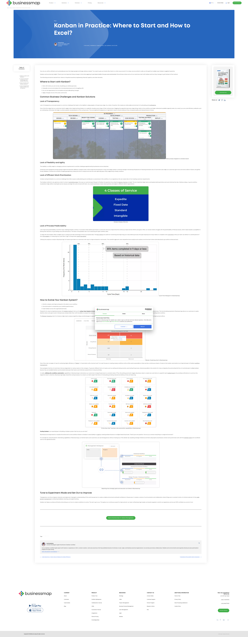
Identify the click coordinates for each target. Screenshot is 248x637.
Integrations (94, 613)
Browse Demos (223, 610)
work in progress (81, 236)
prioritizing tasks (73, 182)
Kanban (121, 616)
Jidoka (77, 363)
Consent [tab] (105, 313)
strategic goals (188, 437)
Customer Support (151, 599)
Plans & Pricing (95, 616)
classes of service (122, 182)
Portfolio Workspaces (96, 599)
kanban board (171, 373)
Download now (223, 92)
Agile (120, 613)
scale (98, 434)
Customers (66, 599)
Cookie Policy (178, 606)
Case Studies (67, 602)
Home (8, 7)
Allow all (142, 326)
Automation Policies (96, 609)
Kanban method (68, 311)
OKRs (93, 606)
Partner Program (150, 602)
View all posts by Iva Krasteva (49, 551)
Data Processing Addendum (181, 602)
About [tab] (143, 313)
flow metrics (100, 234)
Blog (11, 7)
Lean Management (123, 609)
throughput (46, 236)
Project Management (124, 602)
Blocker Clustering (47, 316)
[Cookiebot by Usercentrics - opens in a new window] (146, 309)
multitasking (152, 105)
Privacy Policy (178, 599)
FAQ (148, 609)
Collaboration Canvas (97, 602)
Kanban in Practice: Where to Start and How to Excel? (21, 7)
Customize (123, 326)
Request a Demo (150, 606)
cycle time (170, 234)
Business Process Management (126, 606)
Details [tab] (124, 313)
